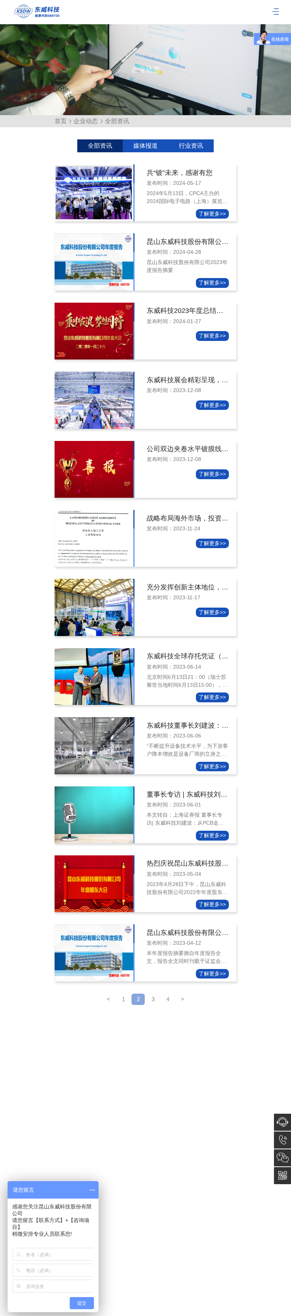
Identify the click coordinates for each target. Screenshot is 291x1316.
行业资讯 (191, 145)
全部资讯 (100, 145)
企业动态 (86, 121)
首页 (61, 121)
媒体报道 (145, 145)
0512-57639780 (282, 1140)
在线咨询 (282, 1122)
